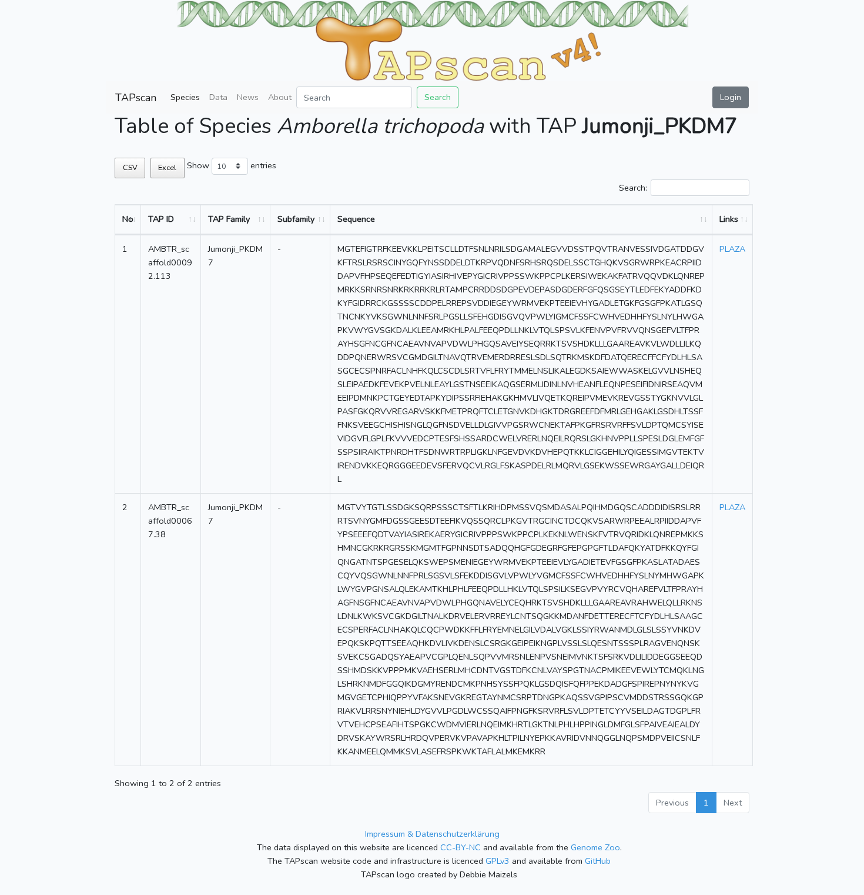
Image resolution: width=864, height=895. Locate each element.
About (280, 97)
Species (185, 97)
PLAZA (732, 249)
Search (437, 97)
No (127, 219)
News (248, 97)
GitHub (598, 861)
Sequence (356, 219)
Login (730, 97)
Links (728, 219)
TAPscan (135, 98)
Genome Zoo (595, 847)
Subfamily (295, 219)
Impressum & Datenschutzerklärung (432, 834)
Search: (633, 188)
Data (218, 97)
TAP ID (161, 219)
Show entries (231, 165)
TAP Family (229, 219)
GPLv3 (497, 861)
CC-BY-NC (460, 847)
